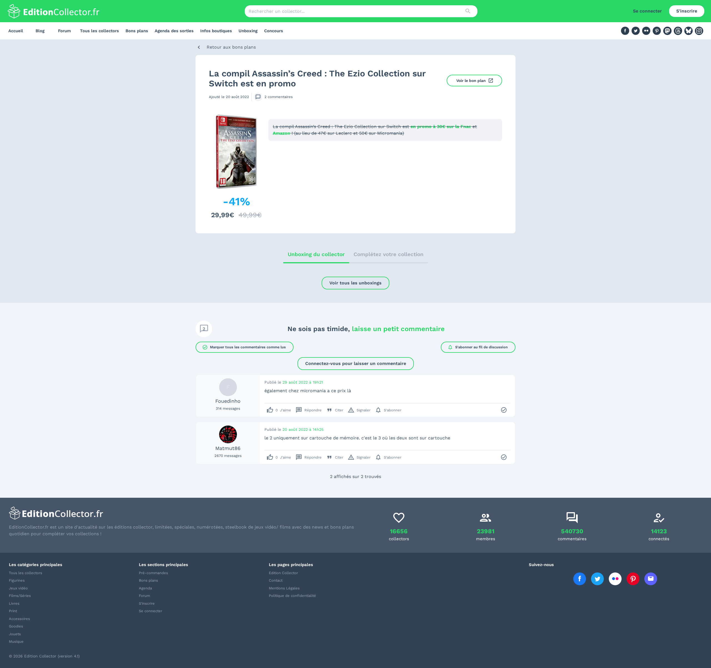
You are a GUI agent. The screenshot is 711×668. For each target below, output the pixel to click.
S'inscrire (686, 11)
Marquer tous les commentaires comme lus (244, 347)
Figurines (17, 580)
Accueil (15, 30)
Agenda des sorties (174, 30)
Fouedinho (228, 401)
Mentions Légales (284, 588)
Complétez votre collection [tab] (389, 254)
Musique (16, 641)
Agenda (145, 588)
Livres (14, 603)
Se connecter (647, 11)
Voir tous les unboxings (355, 283)
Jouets (15, 634)
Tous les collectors (99, 30)
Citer (334, 410)
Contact (275, 580)
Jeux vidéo (18, 588)
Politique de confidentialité (292, 596)
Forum (64, 30)
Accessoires (19, 619)
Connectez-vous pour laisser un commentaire (355, 363)
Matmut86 (228, 448)
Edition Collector (283, 573)
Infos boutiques (216, 30)
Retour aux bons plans (231, 47)
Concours (273, 30)
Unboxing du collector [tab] (316, 254)
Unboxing (248, 30)
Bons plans (137, 30)
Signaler (359, 410)
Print (13, 611)
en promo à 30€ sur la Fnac (440, 126)
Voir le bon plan (471, 80)
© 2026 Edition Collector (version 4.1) (44, 656)
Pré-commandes (153, 573)
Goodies (16, 626)
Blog (40, 30)
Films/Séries (20, 596)
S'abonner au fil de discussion (477, 347)
